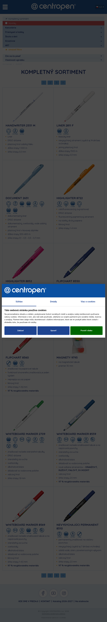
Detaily (53, 302)
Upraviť (53, 331)
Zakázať (20, 331)
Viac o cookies (88, 302)
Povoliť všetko (86, 331)
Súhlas (19, 302)
